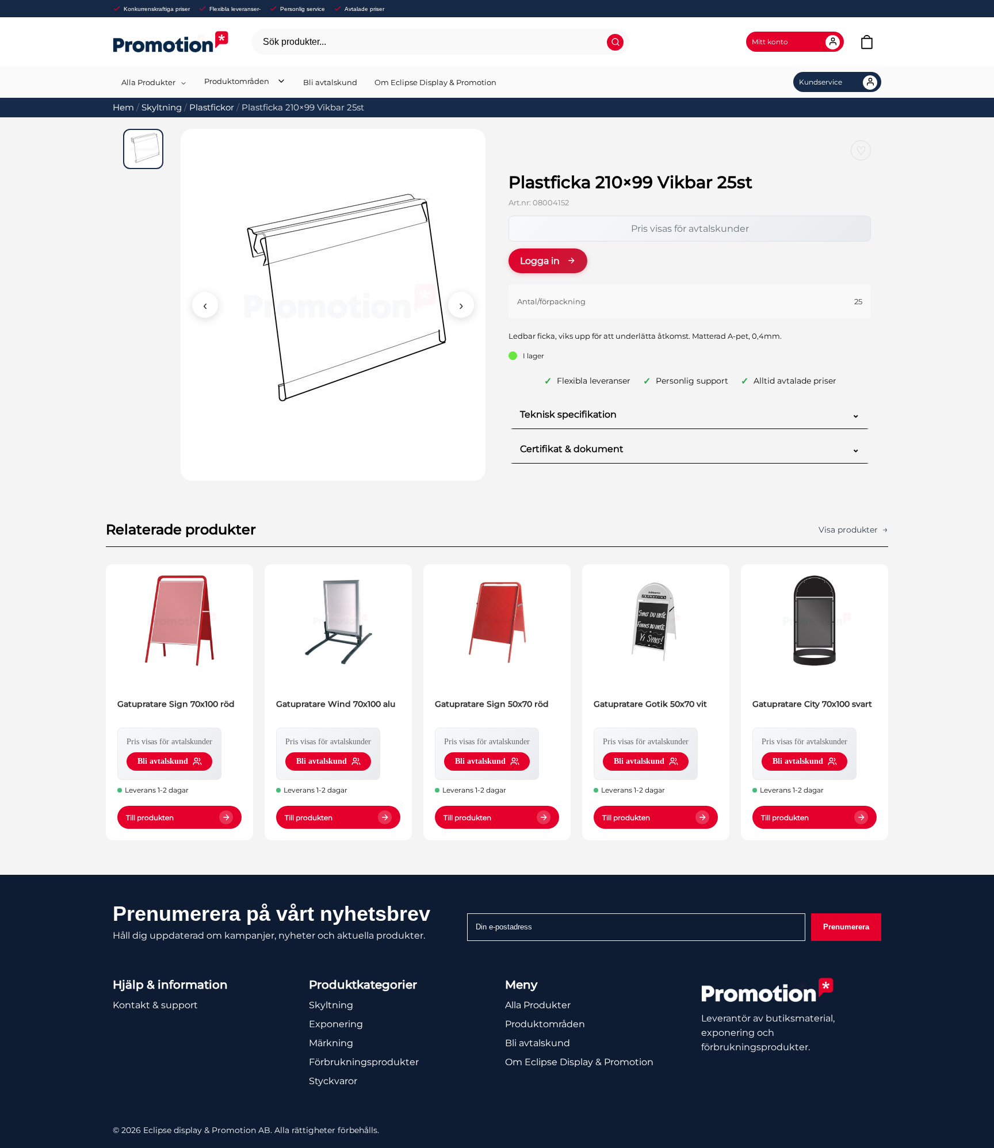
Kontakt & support (155, 1005)
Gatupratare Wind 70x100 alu (335, 704)
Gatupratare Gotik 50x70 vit (650, 704)
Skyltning (162, 107)
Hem (123, 107)
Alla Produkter (148, 82)
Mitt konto (770, 41)
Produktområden (236, 81)
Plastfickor (211, 107)
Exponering (336, 1024)
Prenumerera (846, 927)
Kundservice (820, 82)
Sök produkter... (294, 42)
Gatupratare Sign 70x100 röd (176, 704)
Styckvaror (333, 1081)
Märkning (331, 1043)
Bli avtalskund (330, 82)
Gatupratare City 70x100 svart (812, 704)
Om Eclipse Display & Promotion (435, 82)
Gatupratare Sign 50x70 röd (492, 704)
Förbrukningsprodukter (364, 1062)
